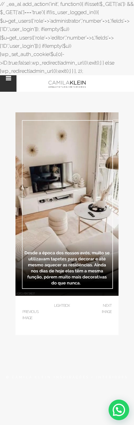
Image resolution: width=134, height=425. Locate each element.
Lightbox (62, 305)
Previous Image (30, 315)
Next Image (107, 308)
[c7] (67, 294)
